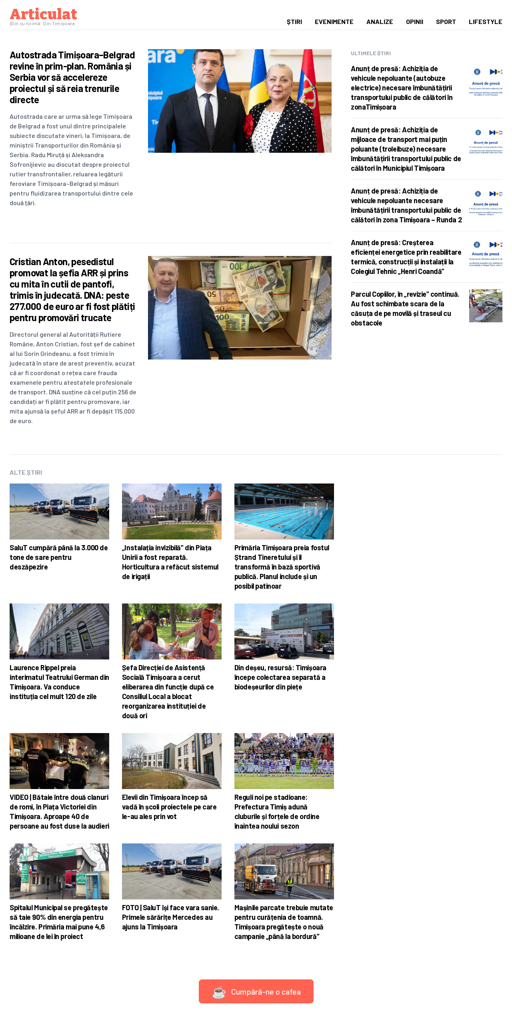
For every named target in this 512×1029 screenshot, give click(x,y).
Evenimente (334, 21)
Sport (446, 21)
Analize (379, 21)
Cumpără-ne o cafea (256, 991)
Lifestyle (485, 21)
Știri (294, 21)
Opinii (414, 21)
